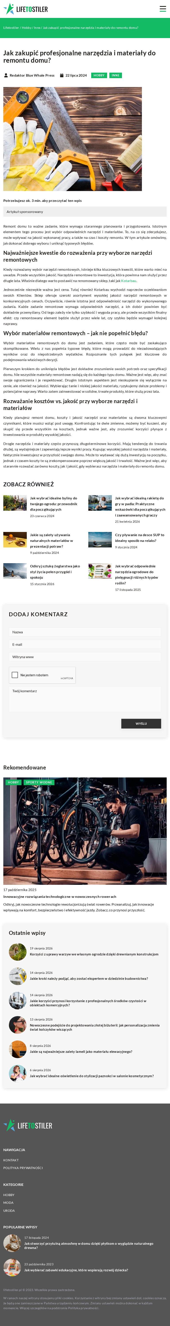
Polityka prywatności (23, 1168)
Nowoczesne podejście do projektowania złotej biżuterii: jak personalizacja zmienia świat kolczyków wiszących (95, 1027)
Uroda (9, 1210)
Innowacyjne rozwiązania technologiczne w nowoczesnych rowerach (59, 896)
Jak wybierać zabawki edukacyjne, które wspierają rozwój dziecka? (76, 1270)
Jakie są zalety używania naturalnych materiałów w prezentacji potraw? (51, 540)
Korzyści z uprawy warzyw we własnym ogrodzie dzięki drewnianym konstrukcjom (94, 954)
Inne (116, 75)
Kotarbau (128, 280)
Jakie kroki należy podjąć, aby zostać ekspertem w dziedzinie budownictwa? (89, 978)
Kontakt (11, 1160)
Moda (8, 1202)
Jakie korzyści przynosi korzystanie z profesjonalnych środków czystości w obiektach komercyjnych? (88, 1003)
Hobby (99, 75)
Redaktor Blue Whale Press (32, 75)
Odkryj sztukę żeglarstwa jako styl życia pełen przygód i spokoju (55, 571)
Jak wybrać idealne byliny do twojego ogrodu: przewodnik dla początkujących (53, 503)
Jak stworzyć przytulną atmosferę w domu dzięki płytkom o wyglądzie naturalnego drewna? (88, 1245)
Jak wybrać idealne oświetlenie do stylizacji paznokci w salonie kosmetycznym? (92, 1076)
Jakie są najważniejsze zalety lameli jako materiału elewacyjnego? (81, 1051)
